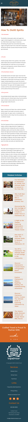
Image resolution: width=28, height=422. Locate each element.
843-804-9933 (14, 407)
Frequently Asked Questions (14, 387)
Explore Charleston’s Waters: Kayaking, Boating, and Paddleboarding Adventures (20, 283)
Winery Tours (14, 375)
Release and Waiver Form (14, 394)
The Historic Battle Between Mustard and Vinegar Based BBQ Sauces (20, 314)
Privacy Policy (14, 390)
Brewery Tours (14, 371)
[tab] (12, 339)
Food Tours (14, 378)
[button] (1, 3)
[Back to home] (14, 3)
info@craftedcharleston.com (14, 418)
